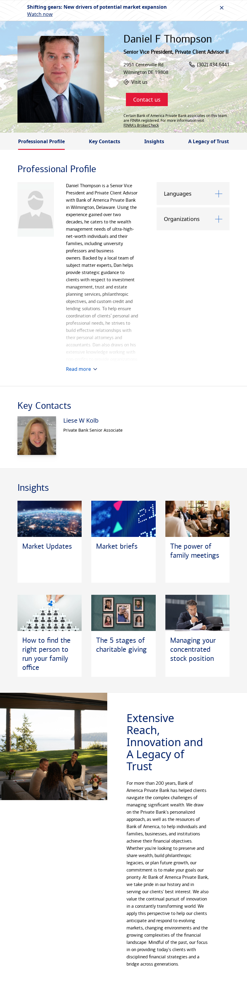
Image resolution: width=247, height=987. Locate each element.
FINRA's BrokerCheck (141, 125)
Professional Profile (41, 141)
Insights (154, 141)
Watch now (40, 14)
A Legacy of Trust (208, 141)
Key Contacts (104, 141)
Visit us (139, 82)
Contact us (147, 99)
